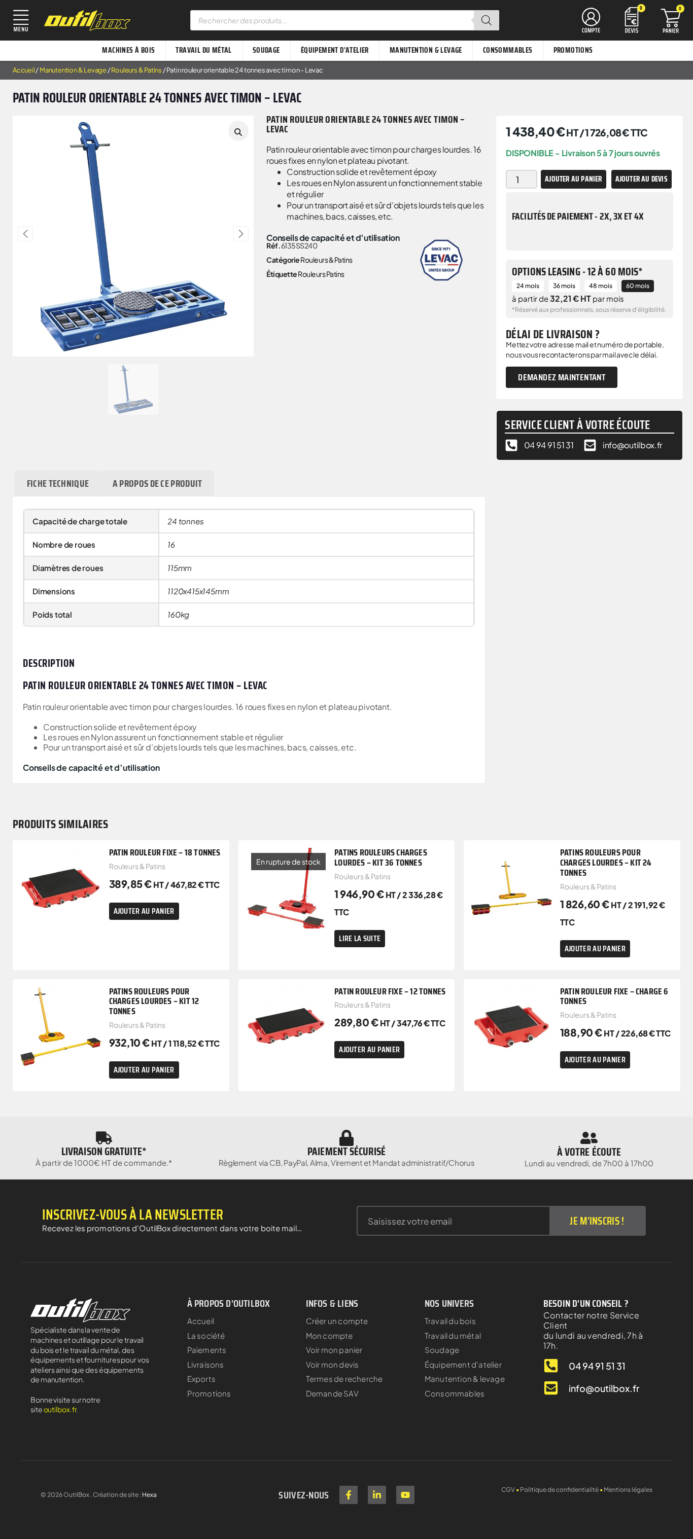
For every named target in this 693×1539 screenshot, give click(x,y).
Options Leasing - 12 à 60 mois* (577, 271)
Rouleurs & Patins (136, 70)
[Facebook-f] (348, 1495)
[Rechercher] (486, 20)
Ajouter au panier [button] (144, 911)
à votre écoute (589, 1151)
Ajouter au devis (641, 179)
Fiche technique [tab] (58, 483)
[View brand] (441, 259)
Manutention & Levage (73, 70)
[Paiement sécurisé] (346, 1138)
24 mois (527, 286)
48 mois (600, 286)
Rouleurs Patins (321, 273)
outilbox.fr (60, 1409)
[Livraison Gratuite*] (104, 1138)
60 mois (637, 286)
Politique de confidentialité (559, 1489)
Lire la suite (359, 938)
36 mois (564, 286)
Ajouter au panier (573, 179)
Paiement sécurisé (346, 1151)
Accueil (24, 70)
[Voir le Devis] (631, 19)
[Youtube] (405, 1495)
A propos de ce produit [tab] (157, 483)
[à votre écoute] (589, 1138)
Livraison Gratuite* (104, 1151)
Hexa (149, 1494)
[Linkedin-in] (377, 1495)
